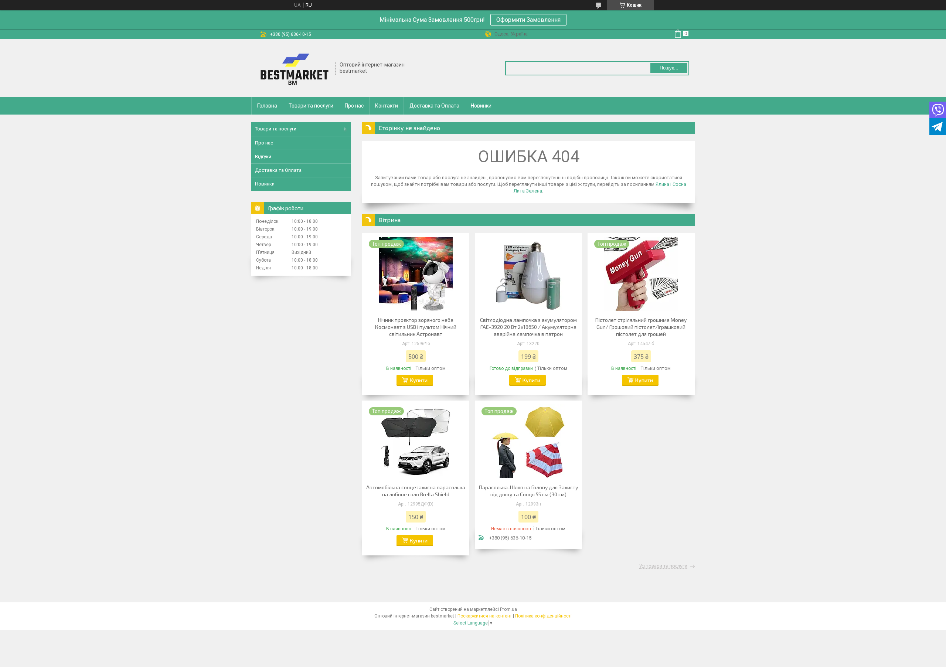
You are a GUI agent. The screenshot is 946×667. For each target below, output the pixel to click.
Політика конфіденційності (543, 616)
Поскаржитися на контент (484, 616)
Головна (267, 106)
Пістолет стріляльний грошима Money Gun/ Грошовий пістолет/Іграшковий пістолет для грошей (641, 327)
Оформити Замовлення (528, 19)
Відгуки (263, 156)
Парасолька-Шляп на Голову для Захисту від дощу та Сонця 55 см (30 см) (528, 490)
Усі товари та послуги (663, 566)
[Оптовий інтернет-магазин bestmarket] (294, 68)
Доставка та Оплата (434, 106)
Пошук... (669, 68)
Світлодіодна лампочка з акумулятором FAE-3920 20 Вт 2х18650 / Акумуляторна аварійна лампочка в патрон (528, 327)
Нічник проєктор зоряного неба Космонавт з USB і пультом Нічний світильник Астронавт (415, 327)
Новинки (481, 106)
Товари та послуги (311, 106)
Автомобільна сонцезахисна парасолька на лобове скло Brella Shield (415, 490)
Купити (419, 380)
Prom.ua (508, 609)
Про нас (354, 106)
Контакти (386, 106)
